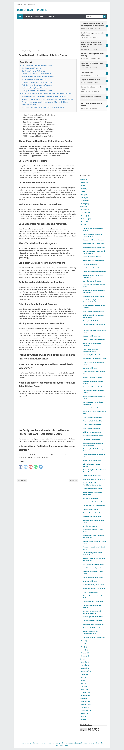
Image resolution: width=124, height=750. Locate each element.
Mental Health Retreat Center (92, 257)
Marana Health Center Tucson (92, 408)
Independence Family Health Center (94, 502)
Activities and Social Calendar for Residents (37, 85)
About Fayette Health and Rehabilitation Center (36, 65)
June (84, 188)
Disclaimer (31, 4)
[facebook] (20, 467)
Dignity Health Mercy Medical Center (94, 271)
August (84, 182)
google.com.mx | (62, 745)
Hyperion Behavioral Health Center (94, 260)
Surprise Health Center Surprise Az (94, 340)
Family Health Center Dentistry (92, 421)
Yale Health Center (87, 72)
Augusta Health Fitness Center (90, 79)
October (85, 216)
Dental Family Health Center (91, 439)
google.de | (72, 743)
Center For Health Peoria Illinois (93, 628)
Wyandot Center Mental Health (92, 377)
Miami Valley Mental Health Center (94, 355)
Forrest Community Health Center (93, 585)
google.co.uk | (34, 743)
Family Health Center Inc (90, 592)
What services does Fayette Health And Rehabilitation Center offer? (45, 96)
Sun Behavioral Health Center (92, 281)
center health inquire (32, 9)
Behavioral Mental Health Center (93, 513)
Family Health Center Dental (91, 428)
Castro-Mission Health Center (92, 475)
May (83, 191)
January (85, 204)
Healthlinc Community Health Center (94, 568)
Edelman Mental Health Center (92, 432)
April (84, 195)
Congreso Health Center (90, 509)
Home (20, 16)
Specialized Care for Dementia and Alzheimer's (38, 77)
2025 (83, 207)
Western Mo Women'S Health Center (94, 479)
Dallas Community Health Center (93, 601)
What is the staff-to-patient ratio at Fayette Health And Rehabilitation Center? (48, 99)
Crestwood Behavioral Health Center (94, 505)
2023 (83, 698)
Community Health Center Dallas (93, 620)
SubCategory (39, 16)
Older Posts (73, 480)
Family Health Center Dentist (92, 424)
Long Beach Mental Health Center (93, 296)
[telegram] (41, 467)
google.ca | (43, 743)
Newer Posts (22, 480)
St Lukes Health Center (90, 526)
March (84, 198)
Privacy (19, 4)
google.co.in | (63, 743)
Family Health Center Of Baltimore (93, 311)
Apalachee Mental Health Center (91, 96)
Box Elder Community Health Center (94, 637)
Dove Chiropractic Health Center (93, 436)
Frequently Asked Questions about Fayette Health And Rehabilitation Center (45, 93)
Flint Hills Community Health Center (94, 588)
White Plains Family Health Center (93, 243)
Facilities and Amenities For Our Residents (36, 74)
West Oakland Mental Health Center (94, 247)
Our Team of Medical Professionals (34, 71)
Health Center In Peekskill (91, 268)
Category (28, 16)
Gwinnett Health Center (90, 581)
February (85, 201)
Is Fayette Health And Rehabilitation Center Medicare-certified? (43, 107)
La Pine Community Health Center (93, 564)
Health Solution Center (90, 264)
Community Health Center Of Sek (93, 617)
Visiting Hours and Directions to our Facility (37, 91)
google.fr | (79, 743)
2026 (83, 179)
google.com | (25, 743)
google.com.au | (52, 743)
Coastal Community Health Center (93, 624)
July (83, 185)
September (86, 219)
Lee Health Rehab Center (91, 498)
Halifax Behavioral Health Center (93, 577)
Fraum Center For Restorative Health (94, 358)
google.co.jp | (88, 743)
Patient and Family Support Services (34, 88)
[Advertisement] (47, 35)
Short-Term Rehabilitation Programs (34, 79)
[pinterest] (31, 467)
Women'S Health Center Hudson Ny (94, 240)
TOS (25, 4)
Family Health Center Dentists (92, 417)
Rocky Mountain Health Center (92, 488)
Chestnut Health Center (90, 368)
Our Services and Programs (31, 68)
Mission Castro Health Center (92, 460)
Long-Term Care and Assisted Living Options (37, 82)
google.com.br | (98, 743)
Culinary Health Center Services (93, 321)
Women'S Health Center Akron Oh (93, 336)
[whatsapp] (36, 467)
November (85, 213)
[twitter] (26, 467)
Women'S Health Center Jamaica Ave (94, 387)
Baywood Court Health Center (92, 516)
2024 (83, 659)
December (85, 210)
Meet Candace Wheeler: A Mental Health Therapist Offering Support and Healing (91, 44)
